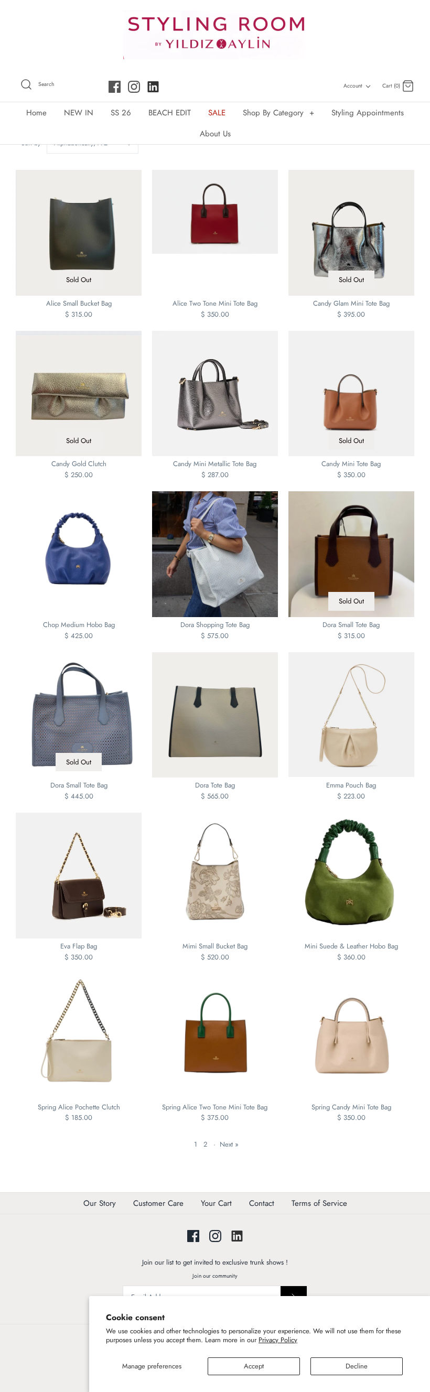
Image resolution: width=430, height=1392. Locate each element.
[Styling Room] (215, 34)
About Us (215, 133)
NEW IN (78, 112)
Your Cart (216, 1203)
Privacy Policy (278, 1340)
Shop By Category (278, 112)
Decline (357, 1366)
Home (36, 112)
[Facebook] (115, 87)
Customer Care (158, 1203)
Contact (261, 1203)
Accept (254, 1366)
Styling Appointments (367, 112)
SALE (216, 112)
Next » (229, 1144)
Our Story (99, 1203)
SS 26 (121, 112)
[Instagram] (134, 87)
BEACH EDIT (169, 112)
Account (352, 86)
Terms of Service (319, 1203)
